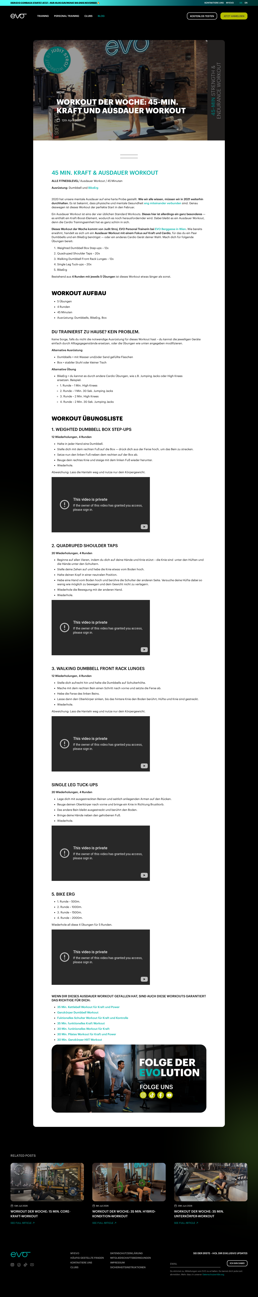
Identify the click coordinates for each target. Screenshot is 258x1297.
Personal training (66, 16)
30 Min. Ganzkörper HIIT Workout (79, 1039)
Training (43, 16)
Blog (101, 16)
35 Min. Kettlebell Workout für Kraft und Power (88, 1007)
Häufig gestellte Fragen (87, 1257)
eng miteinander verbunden (162, 203)
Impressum (117, 1262)
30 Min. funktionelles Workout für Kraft (83, 1028)
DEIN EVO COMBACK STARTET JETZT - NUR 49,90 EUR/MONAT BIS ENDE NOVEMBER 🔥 (55, 2)
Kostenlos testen (202, 16)
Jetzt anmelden (234, 16)
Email (173, 1264)
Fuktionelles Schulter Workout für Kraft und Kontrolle (92, 1018)
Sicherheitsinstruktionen (127, 1267)
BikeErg (93, 187)
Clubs (88, 16)
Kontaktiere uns (214, 2)
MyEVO (74, 1253)
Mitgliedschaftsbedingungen (130, 1257)
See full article (21, 1222)
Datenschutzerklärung (126, 1253)
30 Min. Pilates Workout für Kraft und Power (86, 1034)
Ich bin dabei (237, 1263)
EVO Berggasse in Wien (170, 229)
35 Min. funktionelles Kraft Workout (81, 1023)
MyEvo (230, 2)
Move (61, 92)
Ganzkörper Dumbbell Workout (77, 1012)
